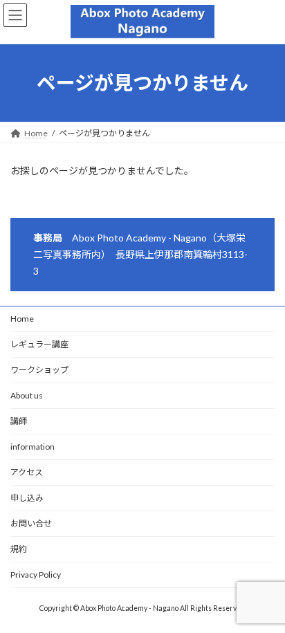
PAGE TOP (264, 600)
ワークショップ (39, 370)
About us (26, 395)
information (32, 446)
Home (22, 318)
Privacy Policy (35, 574)
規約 (18, 549)
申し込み (27, 498)
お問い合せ (31, 523)
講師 (18, 421)
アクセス (26, 472)
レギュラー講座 (39, 344)
